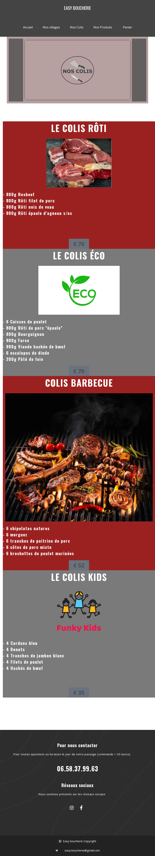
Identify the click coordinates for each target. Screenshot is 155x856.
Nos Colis (76, 27)
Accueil (28, 27)
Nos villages (51, 27)
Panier (127, 27)
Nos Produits (102, 27)
